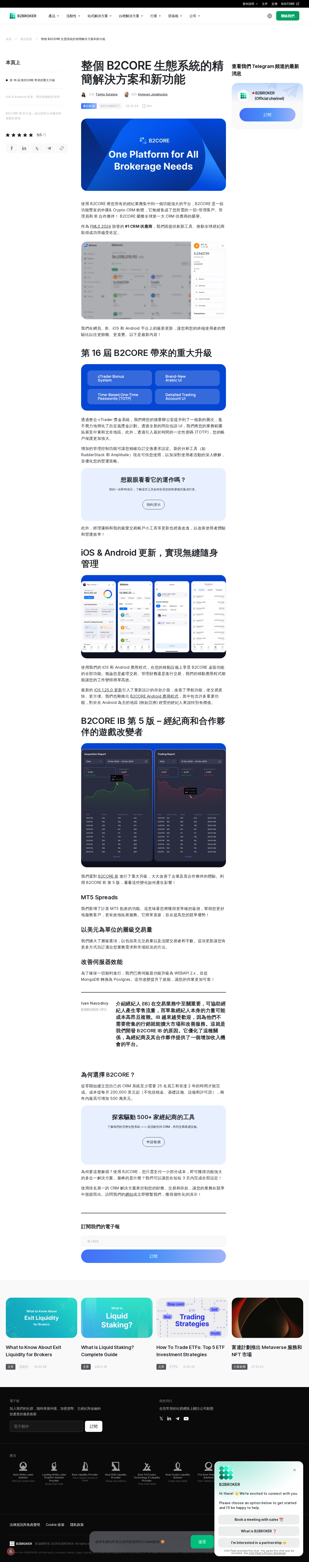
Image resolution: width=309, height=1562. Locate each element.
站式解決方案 (98, 16)
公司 (193, 16)
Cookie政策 (151, 1542)
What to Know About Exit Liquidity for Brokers (33, 1350)
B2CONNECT (110, 106)
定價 (274, 4)
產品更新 (26, 39)
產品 (52, 16)
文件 (265, 4)
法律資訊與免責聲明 (25, 1524)
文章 (11, 1366)
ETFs (173, 1366)
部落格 (173, 16)
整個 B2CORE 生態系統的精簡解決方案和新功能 (73, 39)
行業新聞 (240, 1366)
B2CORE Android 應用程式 (154, 696)
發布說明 (248, 4)
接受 (202, 1541)
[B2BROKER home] (23, 16)
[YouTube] (186, 1418)
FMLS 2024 (100, 226)
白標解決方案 (129, 16)
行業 (153, 16)
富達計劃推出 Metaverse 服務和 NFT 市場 (267, 1350)
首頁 (9, 39)
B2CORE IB (108, 876)
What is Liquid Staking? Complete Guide (107, 1350)
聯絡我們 (288, 16)
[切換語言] (269, 16)
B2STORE (288, 4)
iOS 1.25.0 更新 (108, 690)
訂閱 (94, 1426)
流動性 (71, 16)
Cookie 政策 (55, 1524)
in (169, 1419)
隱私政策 (77, 1524)
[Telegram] (177, 1418)
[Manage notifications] (10, 1551)
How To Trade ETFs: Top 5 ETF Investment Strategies (190, 1350)
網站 (129, 1194)
